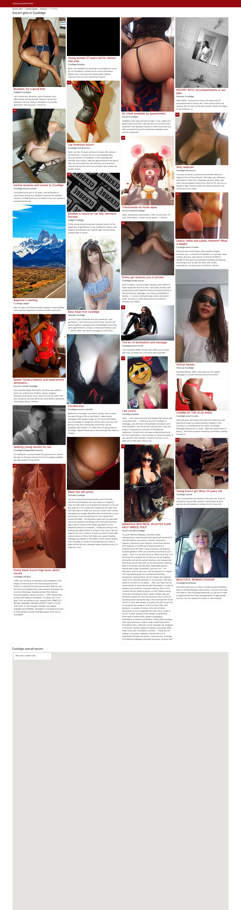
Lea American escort (81, 144)
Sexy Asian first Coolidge (83, 311)
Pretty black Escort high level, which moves (37, 572)
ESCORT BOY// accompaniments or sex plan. (201, 91)
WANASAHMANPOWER (23, 3)
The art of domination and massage (144, 342)
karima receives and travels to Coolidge (38, 185)
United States (31, 8)
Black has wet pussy (81, 491)
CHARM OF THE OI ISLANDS (194, 412)
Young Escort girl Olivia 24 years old (199, 491)
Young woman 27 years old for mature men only (92, 59)
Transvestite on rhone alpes (139, 207)
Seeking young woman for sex (32, 446)
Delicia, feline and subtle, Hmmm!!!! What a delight (201, 242)
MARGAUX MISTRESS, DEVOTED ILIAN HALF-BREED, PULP (146, 526)
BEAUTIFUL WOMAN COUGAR (195, 579)
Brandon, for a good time (29, 88)
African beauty (185, 364)
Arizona (43, 8)
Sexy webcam (185, 167)
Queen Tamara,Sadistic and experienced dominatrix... (39, 381)
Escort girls (18, 8)
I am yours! (129, 410)
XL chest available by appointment (143, 113)
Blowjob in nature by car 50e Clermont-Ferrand (92, 215)
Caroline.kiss (76, 406)
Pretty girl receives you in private (143, 277)
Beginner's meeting (26, 300)
